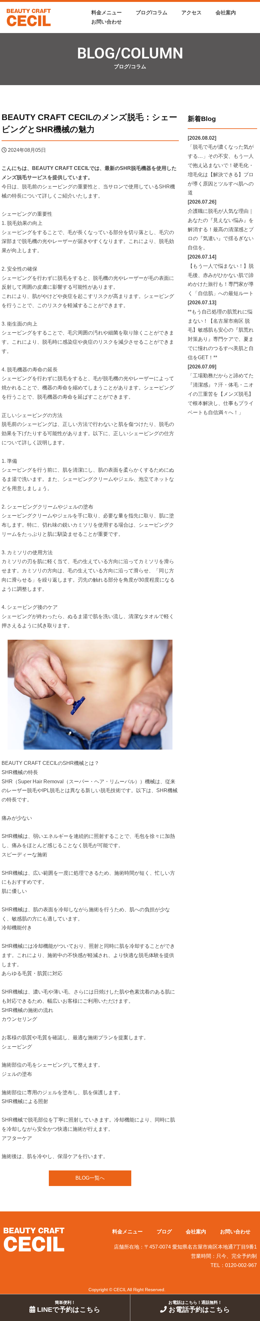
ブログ (164, 1231)
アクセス (191, 12)
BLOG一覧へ (90, 1178)
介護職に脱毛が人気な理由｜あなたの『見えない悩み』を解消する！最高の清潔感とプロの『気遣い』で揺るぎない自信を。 (221, 229)
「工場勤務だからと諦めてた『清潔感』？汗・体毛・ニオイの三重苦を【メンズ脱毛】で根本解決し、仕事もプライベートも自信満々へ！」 (221, 394)
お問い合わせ (106, 21)
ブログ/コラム (151, 12)
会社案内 (226, 12)
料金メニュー (106, 12)
